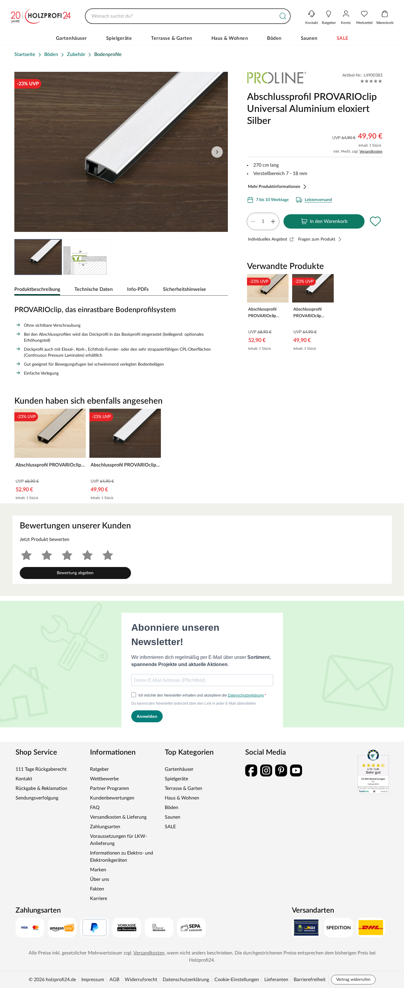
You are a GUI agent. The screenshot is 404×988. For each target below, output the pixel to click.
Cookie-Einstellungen (236, 979)
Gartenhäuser (71, 38)
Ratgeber (99, 769)
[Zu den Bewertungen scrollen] (371, 81)
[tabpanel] (121, 339)
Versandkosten (370, 151)
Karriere (98, 898)
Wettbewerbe (104, 778)
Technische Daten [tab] (93, 289)
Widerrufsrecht (141, 979)
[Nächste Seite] (217, 152)
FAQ (95, 807)
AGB (114, 979)
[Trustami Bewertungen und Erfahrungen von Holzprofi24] (373, 771)
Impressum (92, 979)
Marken (98, 869)
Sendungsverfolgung (37, 798)
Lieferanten (276, 979)
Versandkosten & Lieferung (118, 817)
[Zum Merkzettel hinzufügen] (375, 221)
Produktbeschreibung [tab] (37, 289)
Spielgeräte (119, 38)
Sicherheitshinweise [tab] (184, 289)
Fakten (97, 889)
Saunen (309, 38)
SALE (342, 38)
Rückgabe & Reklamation (41, 788)
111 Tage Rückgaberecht (41, 769)
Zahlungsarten (105, 826)
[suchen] (282, 16)
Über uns (99, 879)
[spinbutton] (263, 221)
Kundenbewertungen (112, 798)
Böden (274, 38)
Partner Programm (109, 788)
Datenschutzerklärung (186, 979)
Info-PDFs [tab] (138, 289)
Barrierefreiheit (310, 979)
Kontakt (24, 778)
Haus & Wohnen (229, 38)
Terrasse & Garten (171, 38)
